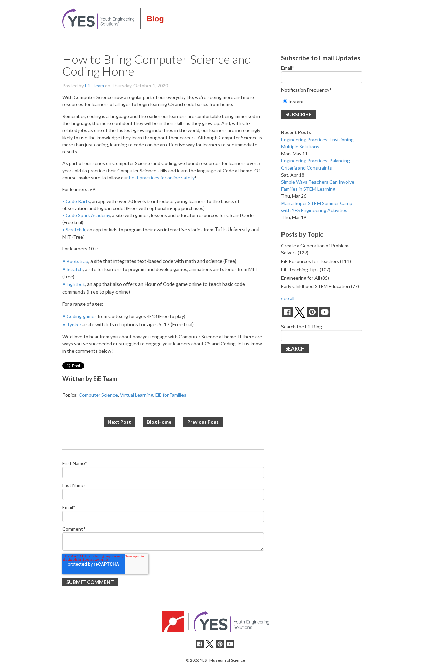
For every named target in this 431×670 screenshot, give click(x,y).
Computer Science (98, 395)
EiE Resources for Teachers (316, 261)
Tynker (74, 324)
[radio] (321, 101)
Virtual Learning (136, 395)
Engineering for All (305, 278)
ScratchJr (75, 229)
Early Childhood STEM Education (320, 286)
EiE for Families (170, 395)
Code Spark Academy (88, 215)
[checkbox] (321, 101)
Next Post (119, 422)
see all (287, 298)
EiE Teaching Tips (305, 269)
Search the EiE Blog (301, 326)
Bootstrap (77, 261)
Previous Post (203, 422)
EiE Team (94, 85)
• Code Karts (76, 201)
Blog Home (159, 422)
